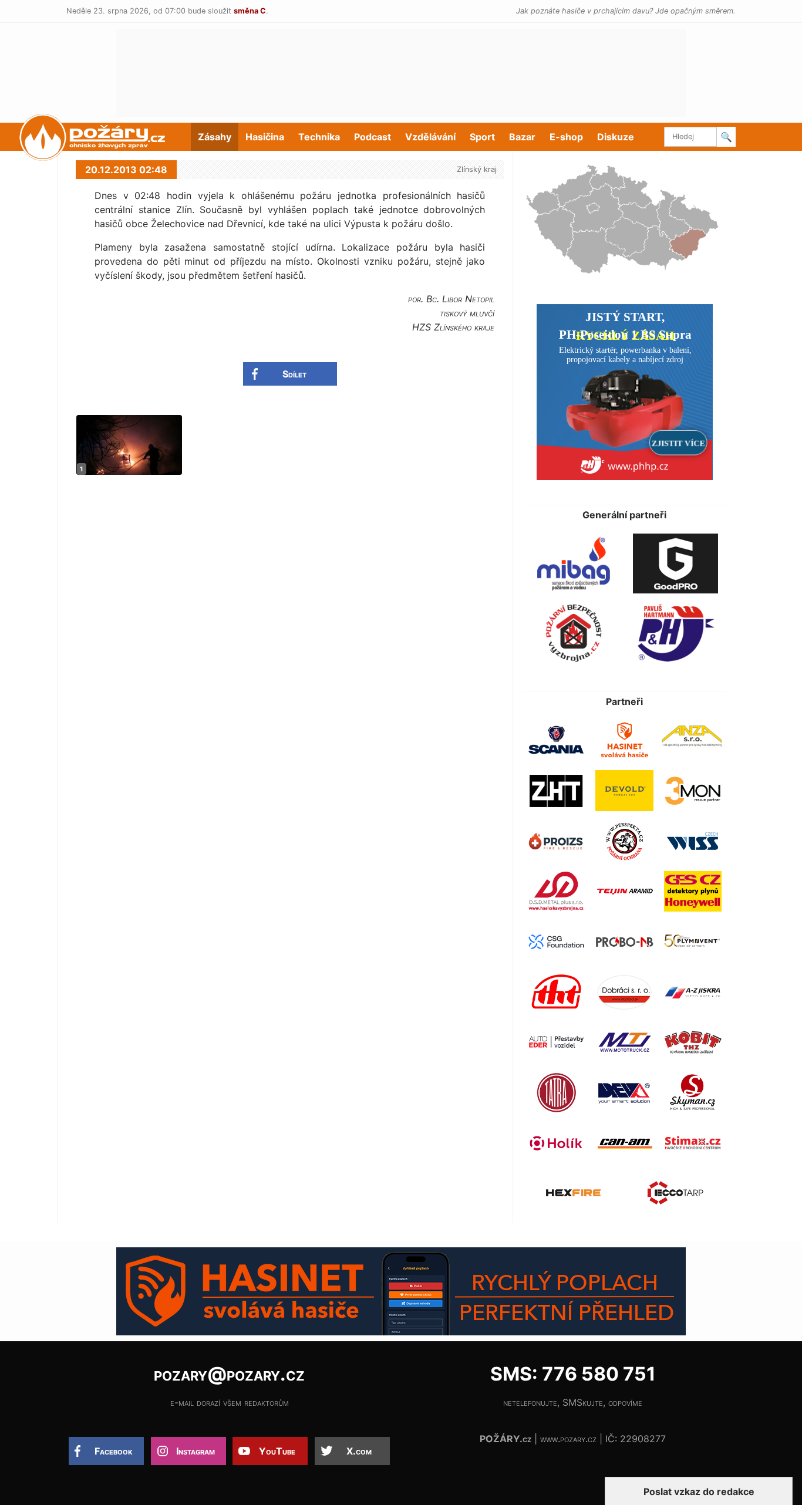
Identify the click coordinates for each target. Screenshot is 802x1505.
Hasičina (264, 137)
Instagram (195, 1451)
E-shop (566, 137)
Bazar (522, 137)
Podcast (372, 137)
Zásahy (214, 137)
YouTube (277, 1451)
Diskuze (615, 137)
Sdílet (294, 374)
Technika (319, 137)
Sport (482, 137)
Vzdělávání (430, 137)
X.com (359, 1451)
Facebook (114, 1451)
